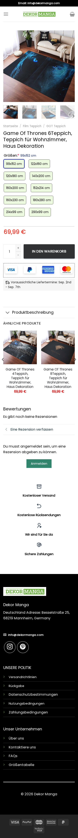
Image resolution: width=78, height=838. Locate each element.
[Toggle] (7, 313)
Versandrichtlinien (23, 677)
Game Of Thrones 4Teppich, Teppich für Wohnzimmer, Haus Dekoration (20, 378)
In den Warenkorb (49, 251)
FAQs (13, 755)
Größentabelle (21, 764)
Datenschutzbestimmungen (33, 694)
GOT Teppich (56, 126)
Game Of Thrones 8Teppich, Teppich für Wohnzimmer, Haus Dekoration (58, 378)
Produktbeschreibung (33, 312)
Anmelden (39, 463)
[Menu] (6, 14)
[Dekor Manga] (39, 14)
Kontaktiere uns (22, 747)
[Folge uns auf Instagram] (10, 647)
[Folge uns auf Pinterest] (23, 647)
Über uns (16, 738)
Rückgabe (16, 686)
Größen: (20, 155)
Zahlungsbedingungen (28, 712)
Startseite (10, 126)
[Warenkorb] (72, 14)
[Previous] (10, 66)
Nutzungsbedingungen (26, 703)
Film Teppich (32, 126)
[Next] (68, 66)
